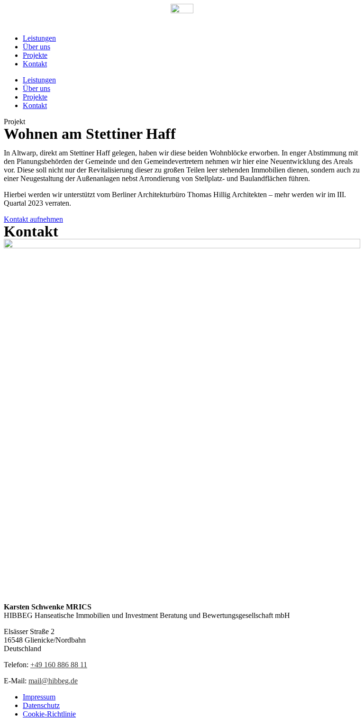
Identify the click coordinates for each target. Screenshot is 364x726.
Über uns (36, 47)
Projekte (35, 55)
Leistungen (39, 38)
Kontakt (35, 64)
